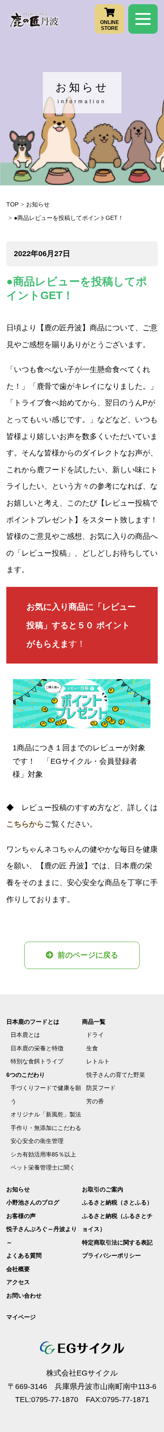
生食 (92, 1048)
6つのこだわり (25, 1074)
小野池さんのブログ (32, 1202)
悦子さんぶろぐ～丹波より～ (41, 1236)
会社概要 (18, 1269)
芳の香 (95, 1101)
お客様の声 (21, 1216)
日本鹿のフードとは (32, 1021)
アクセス (18, 1282)
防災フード (101, 1087)
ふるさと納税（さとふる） (117, 1202)
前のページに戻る (88, 955)
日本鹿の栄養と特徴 (37, 1048)
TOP (12, 204)
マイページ (21, 1317)
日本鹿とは (25, 1034)
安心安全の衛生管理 (37, 1141)
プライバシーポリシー (111, 1255)
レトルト (98, 1061)
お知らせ (38, 204)
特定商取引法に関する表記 (117, 1242)
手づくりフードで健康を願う (46, 1094)
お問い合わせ (24, 1295)
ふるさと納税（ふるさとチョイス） (117, 1223)
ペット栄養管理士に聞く (43, 1167)
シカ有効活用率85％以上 (43, 1154)
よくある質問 (24, 1255)
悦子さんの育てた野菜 (115, 1074)
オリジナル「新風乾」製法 (46, 1114)
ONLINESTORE (109, 25)
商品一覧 (94, 1021)
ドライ (95, 1034)
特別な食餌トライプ (37, 1061)
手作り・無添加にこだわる (46, 1127)
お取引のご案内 (102, 1189)
